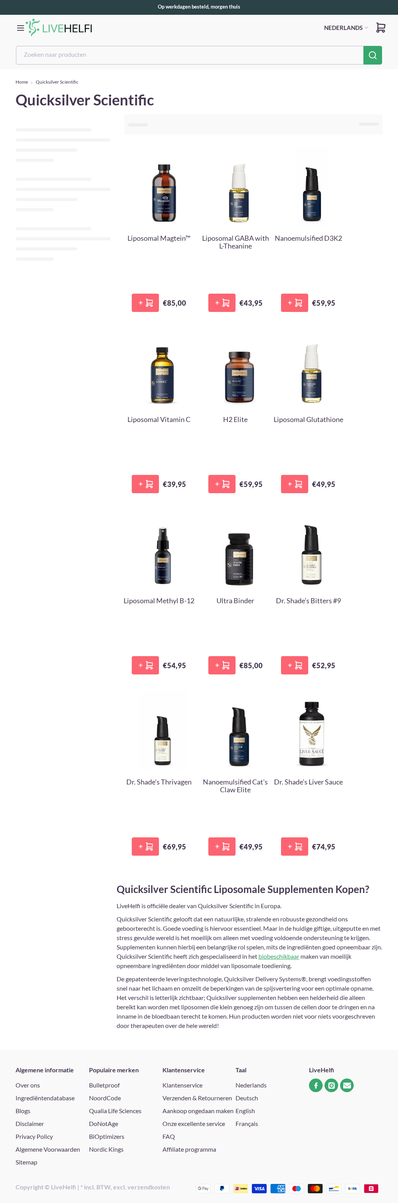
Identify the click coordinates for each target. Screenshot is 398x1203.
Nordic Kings (106, 1149)
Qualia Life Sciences (115, 1110)
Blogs (23, 1110)
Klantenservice (182, 1085)
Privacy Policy (34, 1136)
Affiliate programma (189, 1149)
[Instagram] (331, 1085)
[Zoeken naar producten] (372, 55)
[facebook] (316, 1085)
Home (22, 82)
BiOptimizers (106, 1136)
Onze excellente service (193, 1123)
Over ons (28, 1085)
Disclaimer (30, 1123)
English (245, 1110)
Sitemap (26, 1162)
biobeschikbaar (278, 956)
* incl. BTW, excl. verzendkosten (125, 1187)
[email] (347, 1085)
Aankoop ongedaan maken (198, 1110)
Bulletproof (104, 1085)
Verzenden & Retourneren (197, 1097)
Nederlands (251, 1085)
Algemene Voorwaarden (48, 1149)
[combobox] (199, 55)
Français (247, 1123)
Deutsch (247, 1097)
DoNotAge (103, 1123)
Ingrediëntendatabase (45, 1097)
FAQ (168, 1136)
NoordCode (105, 1097)
